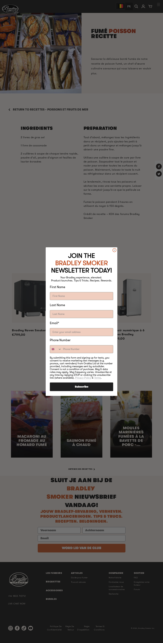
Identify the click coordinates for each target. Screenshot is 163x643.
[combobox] (55, 349)
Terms (97, 377)
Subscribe (81, 386)
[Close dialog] (114, 250)
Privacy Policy (83, 377)
